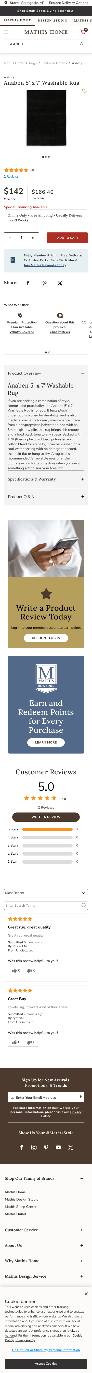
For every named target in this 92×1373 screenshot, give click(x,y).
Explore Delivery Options (68, 2)
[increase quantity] (35, 238)
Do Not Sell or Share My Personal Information (46, 1350)
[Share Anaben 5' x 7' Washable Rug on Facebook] (28, 284)
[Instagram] (34, 1147)
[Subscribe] (80, 1097)
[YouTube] (58, 1147)
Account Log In (46, 638)
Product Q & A (21, 496)
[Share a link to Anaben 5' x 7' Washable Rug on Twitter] (60, 283)
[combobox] (46, 44)
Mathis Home (15, 1192)
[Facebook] (21, 1147)
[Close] (86, 1293)
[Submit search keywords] (81, 44)
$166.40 (43, 192)
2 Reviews (11, 176)
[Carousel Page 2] (46, 157)
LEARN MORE (46, 742)
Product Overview (24, 373)
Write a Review (46, 817)
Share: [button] (11, 283)
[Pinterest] (46, 1147)
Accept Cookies (46, 1364)
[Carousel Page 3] (49, 157)
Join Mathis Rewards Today (45, 265)
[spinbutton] (21, 238)
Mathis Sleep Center (21, 1206)
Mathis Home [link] (17, 20)
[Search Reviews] (83, 906)
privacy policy (25, 1340)
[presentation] (49, 352)
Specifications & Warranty (32, 479)
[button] (6, 32)
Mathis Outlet (15, 1214)
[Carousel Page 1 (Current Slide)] (43, 157)
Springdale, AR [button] (33, 2)
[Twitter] (71, 1147)
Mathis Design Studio (21, 1199)
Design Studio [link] (53, 21)
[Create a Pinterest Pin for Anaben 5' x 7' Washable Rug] (44, 284)
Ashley (9, 77)
